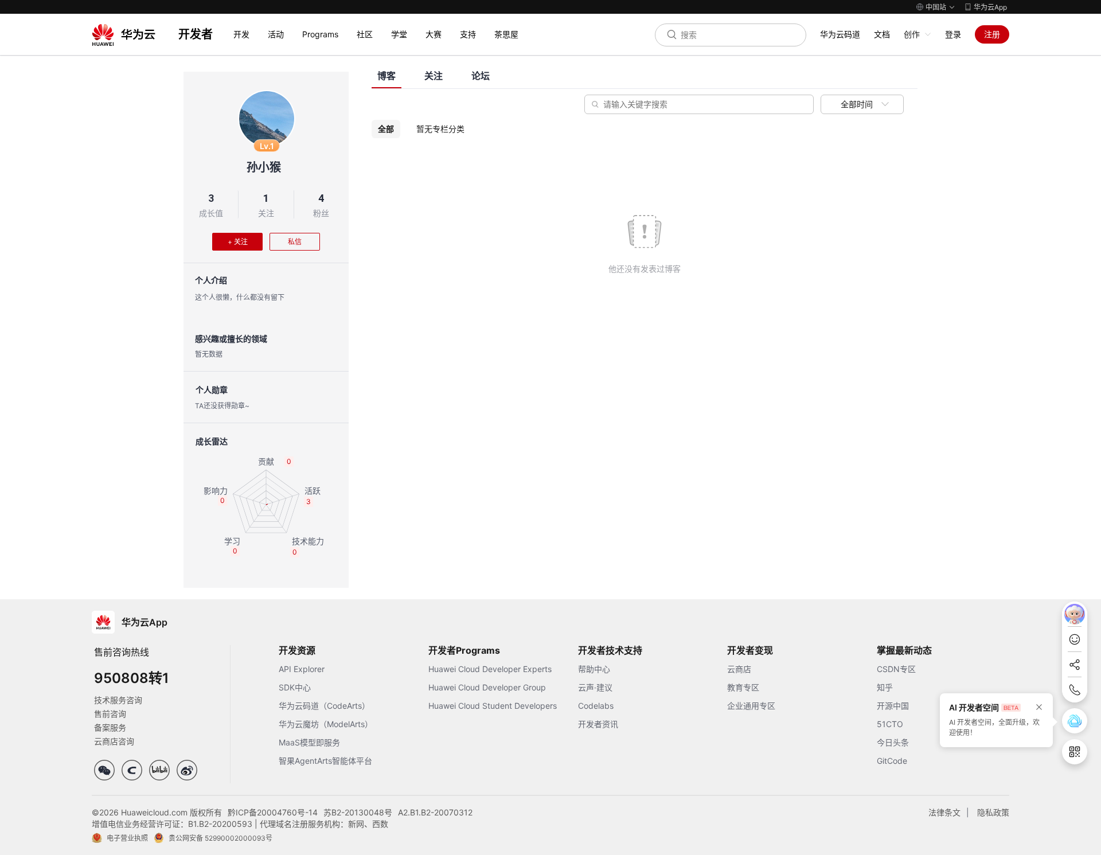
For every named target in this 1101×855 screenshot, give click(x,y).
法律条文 (944, 812)
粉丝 (321, 213)
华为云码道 (840, 34)
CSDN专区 (896, 669)
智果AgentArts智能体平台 (325, 761)
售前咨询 (110, 714)
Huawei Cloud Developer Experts (490, 669)
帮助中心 (594, 669)
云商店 (739, 669)
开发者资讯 (598, 724)
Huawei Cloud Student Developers (492, 705)
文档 (882, 34)
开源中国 (893, 705)
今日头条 (893, 742)
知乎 (885, 687)
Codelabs (596, 705)
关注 (266, 213)
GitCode (892, 761)
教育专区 (743, 687)
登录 (953, 34)
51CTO (890, 724)
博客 (386, 76)
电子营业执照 (127, 838)
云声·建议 (595, 687)
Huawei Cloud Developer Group (487, 687)
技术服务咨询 (118, 700)
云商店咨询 (114, 741)
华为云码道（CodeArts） (324, 705)
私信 (295, 241)
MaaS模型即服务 (309, 742)
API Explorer (302, 669)
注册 (992, 34)
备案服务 (110, 727)
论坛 (480, 76)
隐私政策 (993, 812)
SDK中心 (295, 687)
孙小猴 (264, 167)
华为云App (990, 7)
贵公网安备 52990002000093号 (220, 838)
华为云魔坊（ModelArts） (326, 724)
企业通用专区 (751, 705)
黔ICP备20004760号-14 (273, 812)
